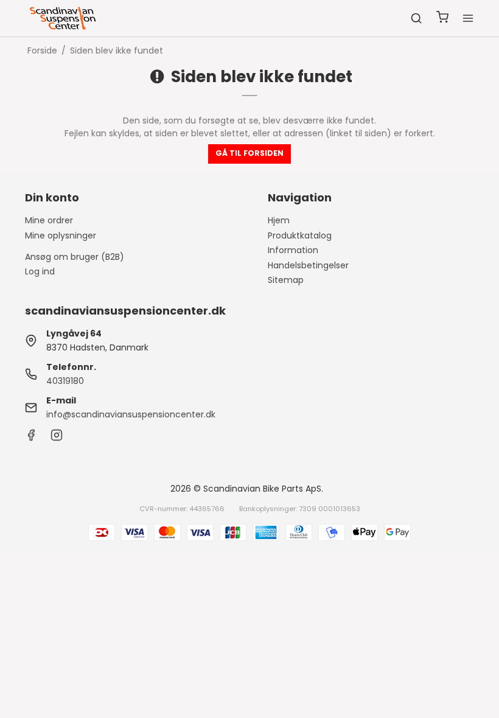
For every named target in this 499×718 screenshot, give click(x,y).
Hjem (279, 220)
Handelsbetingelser (308, 265)
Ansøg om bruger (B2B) (74, 257)
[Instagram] (57, 438)
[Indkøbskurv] (442, 18)
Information (293, 250)
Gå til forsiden (249, 153)
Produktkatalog (300, 235)
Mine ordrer (49, 220)
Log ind (40, 271)
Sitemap (286, 280)
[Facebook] (31, 438)
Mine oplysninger (60, 235)
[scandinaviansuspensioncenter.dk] (64, 18)
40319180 (65, 381)
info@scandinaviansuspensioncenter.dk (130, 414)
